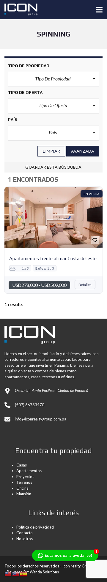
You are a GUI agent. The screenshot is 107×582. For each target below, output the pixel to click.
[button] (53, 79)
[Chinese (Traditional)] (8, 573)
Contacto (24, 532)
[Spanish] (24, 573)
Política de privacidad (35, 527)
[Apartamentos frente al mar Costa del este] (53, 217)
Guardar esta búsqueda (53, 167)
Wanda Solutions (44, 572)
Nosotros (24, 538)
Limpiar (51, 151)
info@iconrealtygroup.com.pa (40, 419)
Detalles (85, 284)
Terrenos (24, 482)
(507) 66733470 (29, 404)
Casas (21, 465)
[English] (16, 573)
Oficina (22, 488)
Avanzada (82, 151)
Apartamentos (29, 470)
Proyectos (25, 476)
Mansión (23, 493)
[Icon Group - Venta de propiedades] (18, 9)
